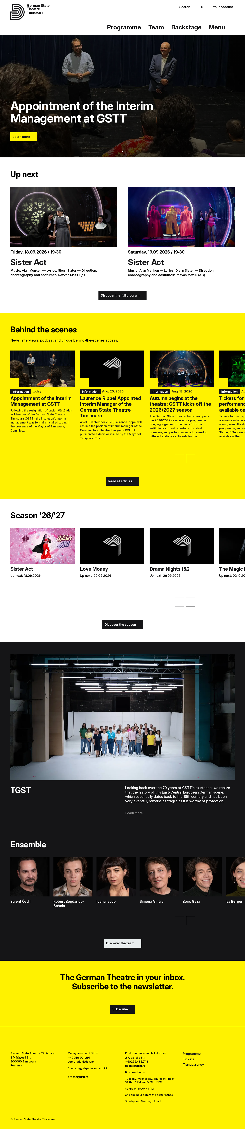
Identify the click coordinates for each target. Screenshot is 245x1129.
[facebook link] (112, 1039)
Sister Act (28, 262)
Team (156, 27)
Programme (124, 27)
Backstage (186, 27)
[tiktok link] (133, 1039)
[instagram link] (122, 1039)
